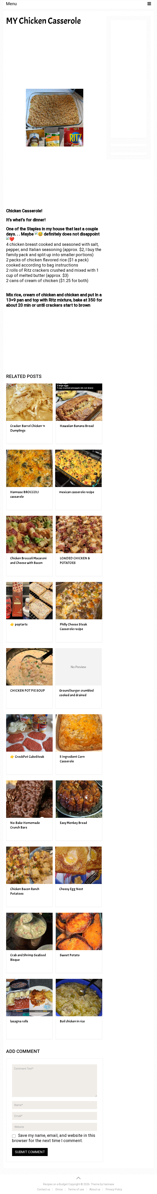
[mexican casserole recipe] (78, 468)
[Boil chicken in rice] (79, 997)
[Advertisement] (54, 57)
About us (94, 1189)
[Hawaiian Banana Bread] (79, 402)
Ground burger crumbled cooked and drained (76, 692)
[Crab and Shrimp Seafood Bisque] (29, 931)
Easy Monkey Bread (73, 823)
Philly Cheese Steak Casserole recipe (73, 626)
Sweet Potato (70, 955)
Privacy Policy (114, 1189)
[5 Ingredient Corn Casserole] (79, 733)
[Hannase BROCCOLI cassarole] (29, 468)
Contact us (43, 1189)
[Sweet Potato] (79, 931)
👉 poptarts (19, 624)
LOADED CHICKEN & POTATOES (75, 560)
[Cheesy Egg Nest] (78, 865)
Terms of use (76, 1189)
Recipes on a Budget (55, 1184)
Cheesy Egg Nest (71, 889)
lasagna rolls (19, 1021)
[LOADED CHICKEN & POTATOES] (79, 534)
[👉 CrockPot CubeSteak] (29, 733)
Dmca (59, 1189)
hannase (109, 1184)
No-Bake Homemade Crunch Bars (25, 825)
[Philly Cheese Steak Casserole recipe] (79, 600)
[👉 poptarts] (29, 600)
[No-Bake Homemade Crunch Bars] (29, 799)
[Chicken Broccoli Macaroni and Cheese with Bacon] (29, 534)
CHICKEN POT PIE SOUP (27, 690)
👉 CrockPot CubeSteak (27, 757)
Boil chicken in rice (72, 1021)
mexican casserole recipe (76, 492)
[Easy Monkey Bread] (79, 799)
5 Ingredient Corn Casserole (72, 759)
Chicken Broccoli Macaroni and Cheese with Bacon (28, 560)
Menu (11, 3)
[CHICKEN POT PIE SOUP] (29, 666)
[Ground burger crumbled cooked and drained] (78, 666)
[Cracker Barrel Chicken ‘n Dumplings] (29, 402)
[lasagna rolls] (29, 997)
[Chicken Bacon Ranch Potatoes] (29, 865)
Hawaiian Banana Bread (77, 426)
